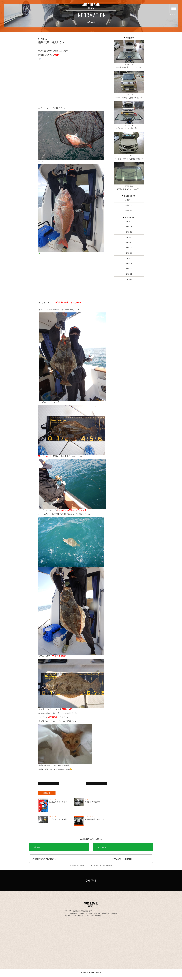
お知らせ (128, 200)
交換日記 (128, 205)
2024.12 (129, 279)
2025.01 (129, 274)
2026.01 (129, 226)
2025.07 (129, 247)
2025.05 (129, 258)
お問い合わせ (101, 847)
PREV (49, 783)
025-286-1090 (73, 913)
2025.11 (129, 237)
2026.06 (129, 221)
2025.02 (129, 268)
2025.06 (129, 253)
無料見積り (37, 847)
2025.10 (129, 242)
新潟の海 (128, 210)
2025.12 (129, 232)
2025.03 (129, 263)
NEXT (96, 783)
